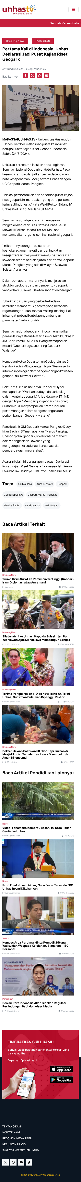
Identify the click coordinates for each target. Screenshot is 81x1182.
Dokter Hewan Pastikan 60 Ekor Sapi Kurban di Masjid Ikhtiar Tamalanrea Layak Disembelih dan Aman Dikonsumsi (36, 754)
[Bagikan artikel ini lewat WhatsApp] (39, 75)
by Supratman (8, 587)
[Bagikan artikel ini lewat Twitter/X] (32, 75)
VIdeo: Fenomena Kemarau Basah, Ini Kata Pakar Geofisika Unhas (36, 829)
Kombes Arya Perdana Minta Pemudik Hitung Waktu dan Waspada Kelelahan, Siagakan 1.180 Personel (35, 946)
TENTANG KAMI (11, 1126)
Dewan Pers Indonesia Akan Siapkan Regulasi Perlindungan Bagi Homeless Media (34, 1004)
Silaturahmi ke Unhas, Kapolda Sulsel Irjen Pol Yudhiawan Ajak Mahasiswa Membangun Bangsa (36, 638)
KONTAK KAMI (11, 1132)
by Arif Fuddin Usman (11, 644)
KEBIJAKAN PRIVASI (14, 1144)
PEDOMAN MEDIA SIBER (17, 1138)
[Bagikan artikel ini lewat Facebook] (25, 75)
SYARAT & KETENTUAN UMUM (20, 1150)
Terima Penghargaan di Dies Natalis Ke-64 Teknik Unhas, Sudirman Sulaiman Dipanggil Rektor (36, 695)
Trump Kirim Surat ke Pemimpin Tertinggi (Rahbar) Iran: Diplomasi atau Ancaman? (38, 581)
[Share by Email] (46, 75)
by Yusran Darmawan (11, 893)
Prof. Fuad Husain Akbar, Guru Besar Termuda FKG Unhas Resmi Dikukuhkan (37, 887)
